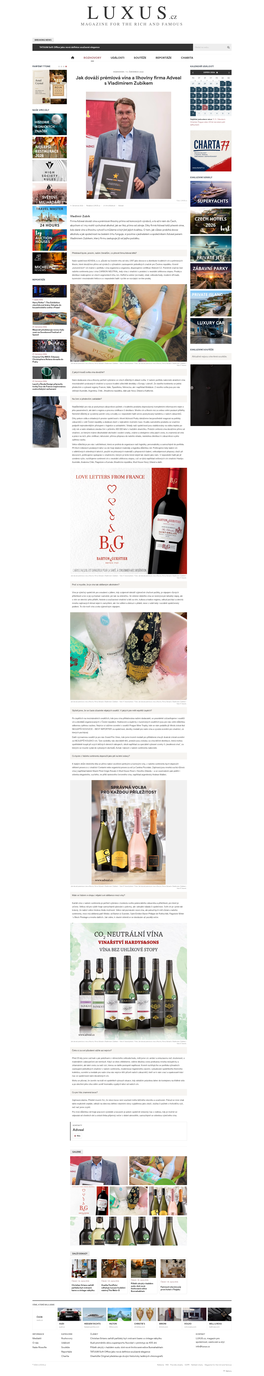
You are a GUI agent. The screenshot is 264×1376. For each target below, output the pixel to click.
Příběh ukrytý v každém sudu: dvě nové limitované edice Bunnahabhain (126, 1347)
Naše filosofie (39, 1347)
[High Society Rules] (49, 170)
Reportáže (164, 58)
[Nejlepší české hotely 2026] (211, 221)
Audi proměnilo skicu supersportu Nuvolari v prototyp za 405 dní (123, 1342)
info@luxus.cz (203, 1346)
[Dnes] (217, 72)
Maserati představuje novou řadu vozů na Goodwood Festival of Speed (48, 332)
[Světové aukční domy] (49, 240)
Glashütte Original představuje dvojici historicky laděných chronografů (126, 1356)
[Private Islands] (211, 303)
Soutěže (140, 58)
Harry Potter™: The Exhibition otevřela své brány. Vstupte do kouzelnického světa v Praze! (46, 305)
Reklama (160, 1365)
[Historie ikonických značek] (49, 124)
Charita (187, 58)
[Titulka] (72, 57)
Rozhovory (92, 58)
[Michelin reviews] (49, 263)
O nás (35, 1342)
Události (117, 58)
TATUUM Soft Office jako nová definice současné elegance (120, 1351)
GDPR (187, 1365)
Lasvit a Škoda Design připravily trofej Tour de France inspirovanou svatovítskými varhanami (49, 386)
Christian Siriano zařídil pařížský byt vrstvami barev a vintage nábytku (71, 47)
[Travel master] (49, 217)
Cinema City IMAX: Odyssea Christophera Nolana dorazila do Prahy (47, 359)
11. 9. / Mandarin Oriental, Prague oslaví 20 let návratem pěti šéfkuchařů (207, 122)
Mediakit (36, 1338)
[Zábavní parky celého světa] (211, 276)
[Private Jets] (211, 249)
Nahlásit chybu (197, 1365)
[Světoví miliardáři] (49, 193)
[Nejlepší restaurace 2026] (49, 147)
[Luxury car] (211, 331)
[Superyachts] (211, 194)
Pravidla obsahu (176, 1365)
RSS (167, 1365)
